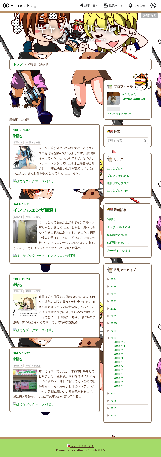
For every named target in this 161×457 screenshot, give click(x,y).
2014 (113, 415)
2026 (113, 279)
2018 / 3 (119, 378)
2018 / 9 (119, 354)
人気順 (25, 119)
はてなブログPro (117, 190)
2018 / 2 (119, 382)
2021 (113, 316)
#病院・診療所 (33, 142)
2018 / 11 (119, 346)
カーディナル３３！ (120, 250)
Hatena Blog (76, 450)
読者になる (149, 15)
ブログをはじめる (118, 175)
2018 (113, 338)
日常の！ (18, 142)
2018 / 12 (119, 342)
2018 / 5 (119, 370)
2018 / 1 (119, 386)
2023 (113, 301)
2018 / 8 (119, 358)
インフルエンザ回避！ (35, 210)
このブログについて (119, 114)
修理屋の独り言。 (119, 235)
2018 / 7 (119, 362)
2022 (113, 308)
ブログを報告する (95, 450)
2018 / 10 (119, 350)
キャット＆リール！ (80, 28)
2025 (113, 286)
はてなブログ (115, 168)
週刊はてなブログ (118, 183)
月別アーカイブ (125, 270)
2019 (113, 330)
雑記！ (19, 135)
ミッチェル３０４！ (120, 227)
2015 (113, 408)
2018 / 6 (119, 366)
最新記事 (120, 210)
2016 (113, 400)
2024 (113, 294)
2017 (113, 393)
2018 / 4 (119, 374)
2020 (113, 323)
